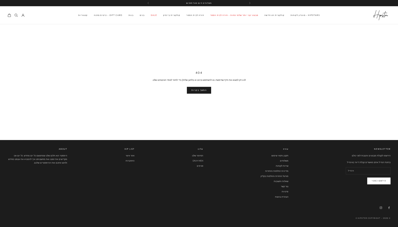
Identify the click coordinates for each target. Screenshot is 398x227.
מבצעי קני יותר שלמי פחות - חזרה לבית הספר (234, 15)
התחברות (130, 160)
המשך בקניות (199, 90)
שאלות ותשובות (281, 181)
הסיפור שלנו (197, 155)
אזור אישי (130, 155)
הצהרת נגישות (281, 196)
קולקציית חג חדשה (274, 15)
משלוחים (284, 160)
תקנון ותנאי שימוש (279, 155)
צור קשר (284, 186)
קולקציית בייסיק (171, 15)
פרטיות (285, 191)
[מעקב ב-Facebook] (389, 207)
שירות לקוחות (282, 165)
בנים (142, 15)
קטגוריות (83, 15)
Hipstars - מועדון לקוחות (305, 15)
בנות (131, 15)
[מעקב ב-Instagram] (380, 207)
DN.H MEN (198, 160)
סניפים (200, 165)
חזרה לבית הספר (195, 15)
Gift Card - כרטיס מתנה (108, 15)
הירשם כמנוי (379, 180)
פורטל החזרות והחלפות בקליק (274, 176)
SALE (154, 15)
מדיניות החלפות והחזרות (276, 171)
